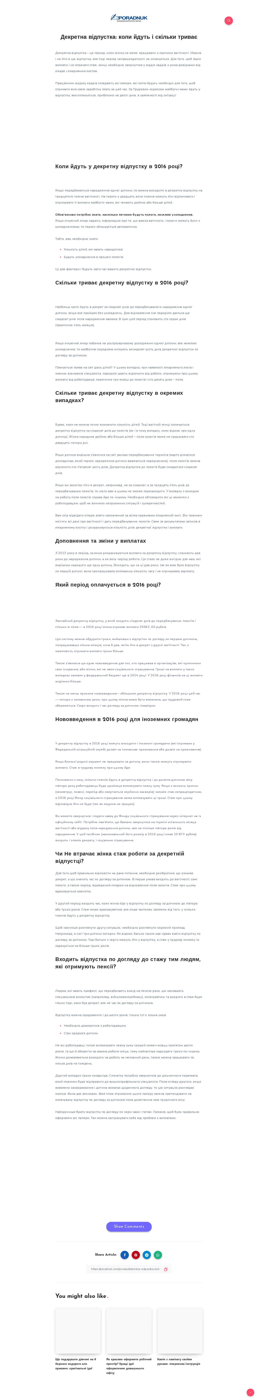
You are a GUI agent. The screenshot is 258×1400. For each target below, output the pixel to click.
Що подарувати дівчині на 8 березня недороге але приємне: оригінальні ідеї (75, 1364)
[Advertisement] (129, 130)
